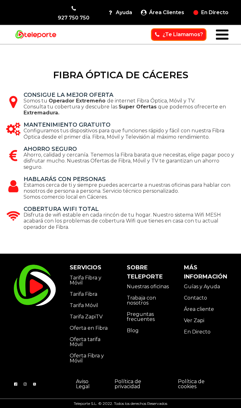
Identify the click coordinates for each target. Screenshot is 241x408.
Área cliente (199, 309)
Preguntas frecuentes (141, 316)
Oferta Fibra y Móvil (87, 358)
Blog (133, 331)
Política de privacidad (128, 383)
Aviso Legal (83, 383)
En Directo (197, 332)
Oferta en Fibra (89, 328)
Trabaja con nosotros (141, 300)
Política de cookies (191, 383)
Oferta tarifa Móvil (85, 341)
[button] (73, 12)
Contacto (195, 298)
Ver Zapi (194, 320)
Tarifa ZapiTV (86, 317)
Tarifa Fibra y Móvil (85, 280)
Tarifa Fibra (83, 294)
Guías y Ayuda (202, 286)
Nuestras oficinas (148, 286)
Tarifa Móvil (84, 305)
